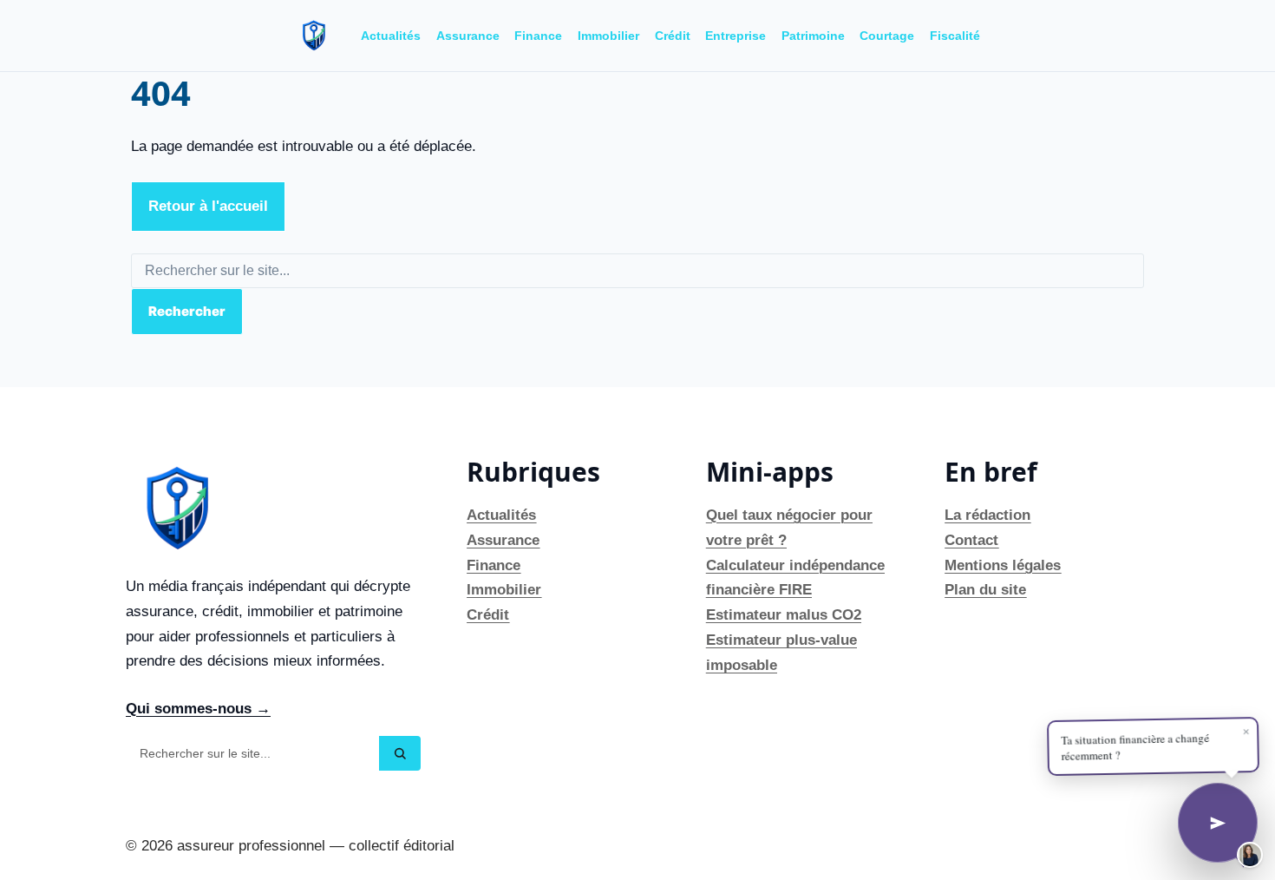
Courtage (887, 36)
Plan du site (985, 589)
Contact (971, 540)
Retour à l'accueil (208, 206)
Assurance (468, 36)
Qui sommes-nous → (198, 708)
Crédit (672, 36)
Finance (538, 36)
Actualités (391, 36)
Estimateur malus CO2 (783, 615)
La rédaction (987, 515)
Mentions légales (1003, 565)
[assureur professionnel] (314, 35)
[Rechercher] (400, 753)
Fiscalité (955, 36)
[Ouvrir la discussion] (1218, 823)
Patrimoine (813, 36)
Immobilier (608, 36)
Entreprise (735, 36)
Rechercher (187, 311)
